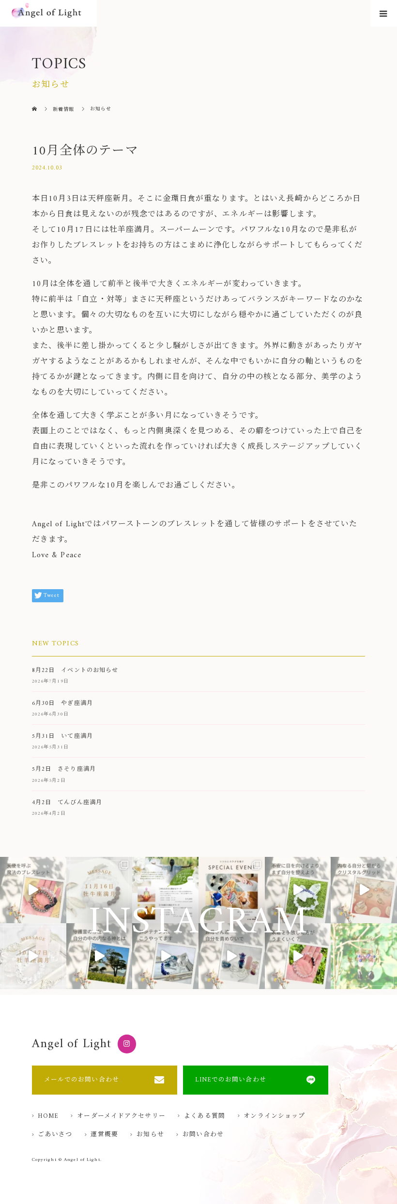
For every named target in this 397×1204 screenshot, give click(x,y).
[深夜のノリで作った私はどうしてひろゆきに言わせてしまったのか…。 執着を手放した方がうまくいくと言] (298, 956)
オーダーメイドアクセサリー (121, 1116)
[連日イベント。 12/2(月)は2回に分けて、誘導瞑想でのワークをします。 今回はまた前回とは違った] (165, 890)
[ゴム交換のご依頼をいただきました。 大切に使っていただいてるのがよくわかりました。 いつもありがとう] (165, 956)
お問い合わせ (203, 1135)
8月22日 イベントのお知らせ (75, 670)
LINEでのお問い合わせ (230, 1080)
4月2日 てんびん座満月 (67, 803)
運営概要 (104, 1135)
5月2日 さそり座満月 (64, 769)
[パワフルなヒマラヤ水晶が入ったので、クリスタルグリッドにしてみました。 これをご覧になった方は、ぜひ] (364, 890)
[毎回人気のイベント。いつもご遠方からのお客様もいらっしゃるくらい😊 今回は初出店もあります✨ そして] (231, 890)
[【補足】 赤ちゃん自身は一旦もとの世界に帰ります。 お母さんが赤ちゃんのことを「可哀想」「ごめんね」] (231, 956)
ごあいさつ (55, 1135)
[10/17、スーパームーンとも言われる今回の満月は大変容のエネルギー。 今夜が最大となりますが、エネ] (33, 956)
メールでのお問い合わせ (81, 1080)
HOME (48, 1116)
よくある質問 (204, 1116)
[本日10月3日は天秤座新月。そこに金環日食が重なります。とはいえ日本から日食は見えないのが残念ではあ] (364, 956)
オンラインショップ (274, 1116)
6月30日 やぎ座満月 (62, 703)
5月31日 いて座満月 (62, 736)
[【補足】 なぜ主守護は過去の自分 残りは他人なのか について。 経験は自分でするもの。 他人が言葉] (99, 956)
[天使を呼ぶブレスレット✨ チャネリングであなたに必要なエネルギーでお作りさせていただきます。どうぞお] (33, 890)
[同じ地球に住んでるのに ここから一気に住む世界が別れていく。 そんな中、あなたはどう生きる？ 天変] (298, 890)
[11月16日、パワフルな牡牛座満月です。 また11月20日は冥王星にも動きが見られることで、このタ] (99, 890)
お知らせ (150, 1135)
